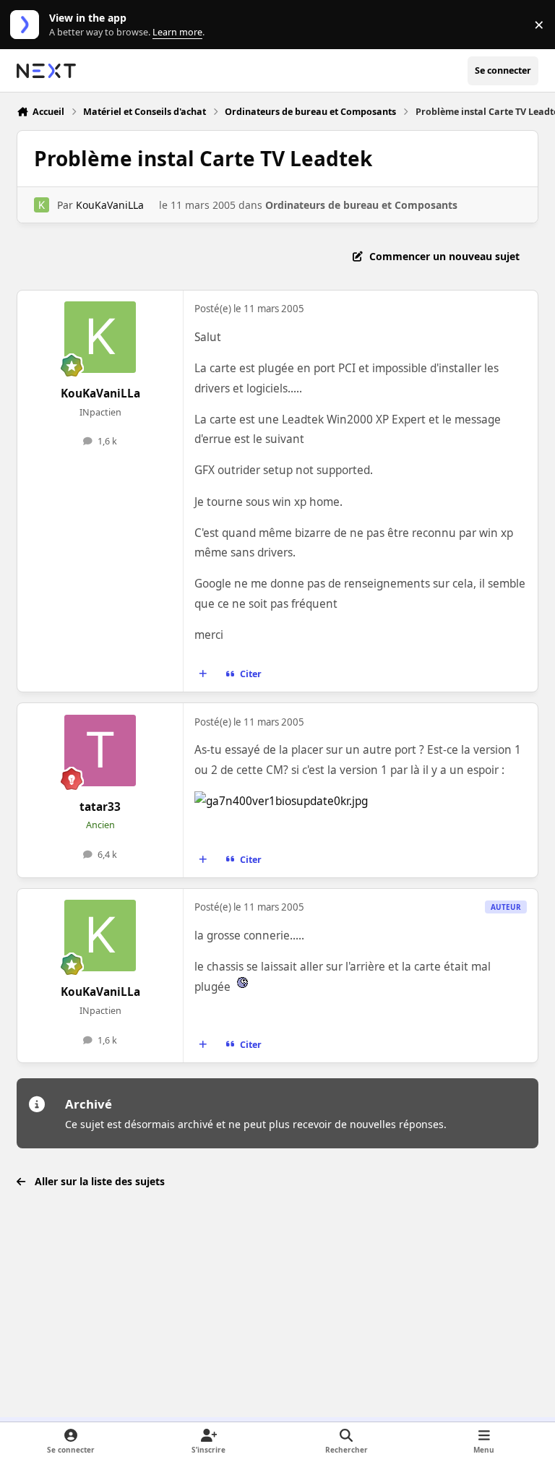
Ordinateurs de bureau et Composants (361, 205)
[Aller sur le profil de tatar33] (100, 750)
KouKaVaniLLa (110, 205)
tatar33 (100, 806)
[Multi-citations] (203, 674)
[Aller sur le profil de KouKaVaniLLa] (41, 204)
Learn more (28, 25)
